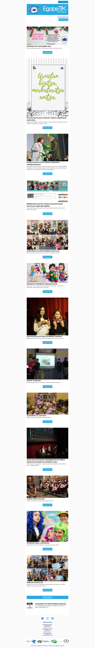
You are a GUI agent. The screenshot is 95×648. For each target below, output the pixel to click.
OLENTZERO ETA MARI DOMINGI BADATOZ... (51, 604)
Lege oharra (33, 645)
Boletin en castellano (63, 2)
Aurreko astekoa (63, 19)
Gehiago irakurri (47, 52)
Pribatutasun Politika (41, 645)
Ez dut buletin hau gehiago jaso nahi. (55, 645)
